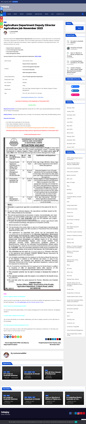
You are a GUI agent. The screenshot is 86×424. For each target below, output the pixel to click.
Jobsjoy (5, 6)
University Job (71, 323)
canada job (70, 193)
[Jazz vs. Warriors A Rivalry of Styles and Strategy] (68, 53)
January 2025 (70, 111)
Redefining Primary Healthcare (75, 305)
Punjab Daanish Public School (74, 296)
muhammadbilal (14, 31)
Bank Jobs (69, 178)
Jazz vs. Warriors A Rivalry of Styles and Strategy (75, 54)
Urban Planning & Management (75, 330)
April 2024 (69, 129)
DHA (68, 201)
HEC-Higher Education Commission (73, 227)
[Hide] (0, 29)
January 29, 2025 (29, 401)
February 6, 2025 (8, 401)
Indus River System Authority (74, 232)
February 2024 (71, 136)
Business (29, 14)
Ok (76, 421)
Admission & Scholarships (73, 168)
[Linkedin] (10, 337)
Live (52, 14)
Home (9, 14)
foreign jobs (70, 216)
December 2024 (71, 115)
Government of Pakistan (73, 219)
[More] (21, 337)
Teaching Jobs (71, 319)
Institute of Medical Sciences (74, 235)
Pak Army (69, 275)
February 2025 (71, 107)
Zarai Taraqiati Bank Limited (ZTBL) (74, 334)
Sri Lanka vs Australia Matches (10, 374)
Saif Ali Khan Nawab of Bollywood (53, 373)
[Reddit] (15, 337)
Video (46, 14)
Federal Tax (70, 212)
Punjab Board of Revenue (73, 293)
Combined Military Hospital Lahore (74, 197)
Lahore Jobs (70, 239)
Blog (5, 22)
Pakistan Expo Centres (73, 279)
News (15, 14)
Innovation (38, 14)
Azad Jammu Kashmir (72, 171)
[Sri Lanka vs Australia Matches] (68, 41)
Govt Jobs (69, 223)
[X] (7, 337)
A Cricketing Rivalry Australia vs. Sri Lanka (74, 399)
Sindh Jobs (70, 312)
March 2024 (70, 133)
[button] (80, 14)
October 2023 (70, 147)
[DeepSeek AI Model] (68, 48)
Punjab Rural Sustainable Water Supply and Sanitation (75, 300)
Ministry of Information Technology (73, 252)
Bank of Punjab (71, 182)
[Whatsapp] (18, 337)
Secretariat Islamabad (72, 308)
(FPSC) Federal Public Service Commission (74, 158)
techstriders (14, 377)
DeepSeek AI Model (32, 374)
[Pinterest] (13, 337)
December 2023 (71, 140)
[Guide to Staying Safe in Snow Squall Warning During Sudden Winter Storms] (68, 68)
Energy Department (72, 205)
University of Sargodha (73, 326)
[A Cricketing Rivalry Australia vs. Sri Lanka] (68, 61)
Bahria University (71, 175)
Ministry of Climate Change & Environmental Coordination (74, 246)
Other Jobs (70, 272)
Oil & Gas (69, 268)
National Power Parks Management (72, 260)
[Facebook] (5, 337)
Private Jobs (70, 289)
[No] (84, 422)
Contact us (60, 14)
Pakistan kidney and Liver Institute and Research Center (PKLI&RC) (74, 284)
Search (69, 23)
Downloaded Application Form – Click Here (32, 97)
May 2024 (69, 125)
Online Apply (23, 302)
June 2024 (69, 122)
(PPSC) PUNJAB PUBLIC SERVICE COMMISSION (73, 163)
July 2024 (69, 118)
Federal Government (72, 209)
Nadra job (69, 256)
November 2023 (71, 143)
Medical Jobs (70, 242)
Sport (22, 14)
